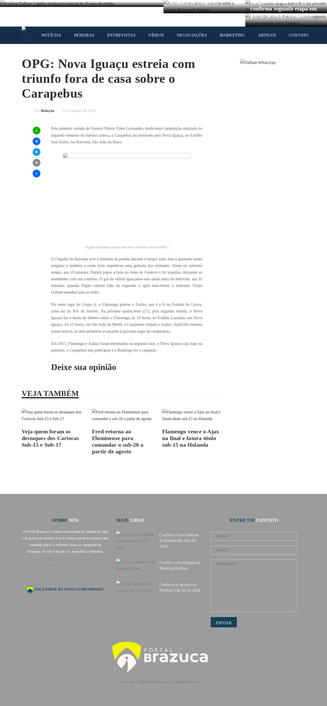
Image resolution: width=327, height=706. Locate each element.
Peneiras (84, 35)
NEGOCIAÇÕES (192, 35)
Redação (47, 111)
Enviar (224, 623)
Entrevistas (121, 35)
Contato (299, 35)
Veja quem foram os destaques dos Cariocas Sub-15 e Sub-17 (50, 438)
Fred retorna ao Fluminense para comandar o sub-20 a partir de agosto (117, 441)
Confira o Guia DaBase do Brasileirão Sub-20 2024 (179, 540)
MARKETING (232, 35)
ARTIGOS (267, 35)
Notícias (51, 35)
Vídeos (156, 35)
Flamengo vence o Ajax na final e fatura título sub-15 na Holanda (190, 438)
